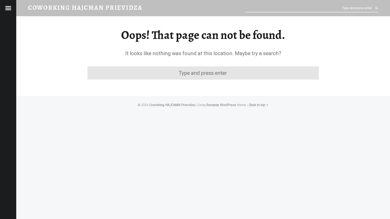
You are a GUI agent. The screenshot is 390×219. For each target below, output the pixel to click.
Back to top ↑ (259, 105)
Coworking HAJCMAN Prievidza (172, 105)
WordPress (228, 105)
